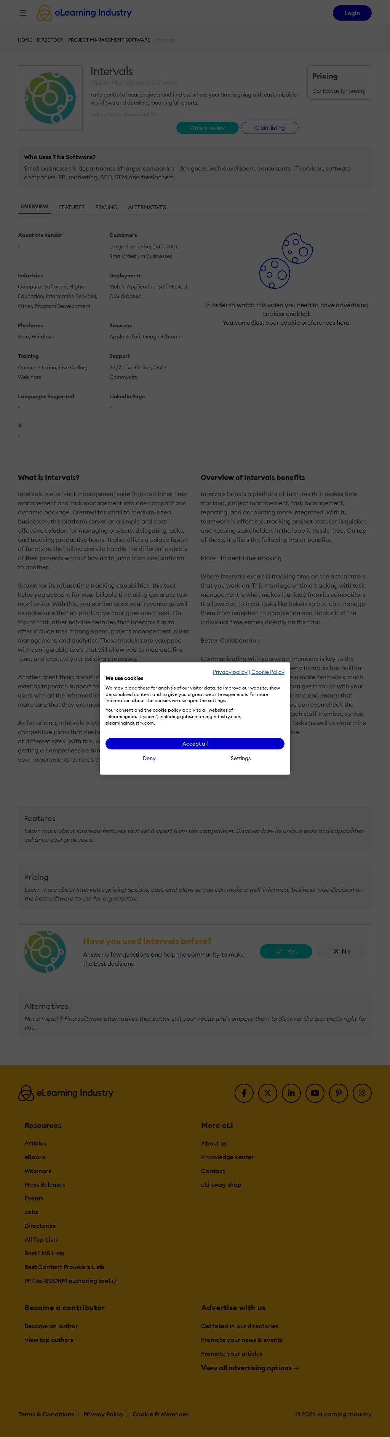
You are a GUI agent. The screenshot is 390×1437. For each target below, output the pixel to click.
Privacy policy (230, 672)
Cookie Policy (268, 672)
